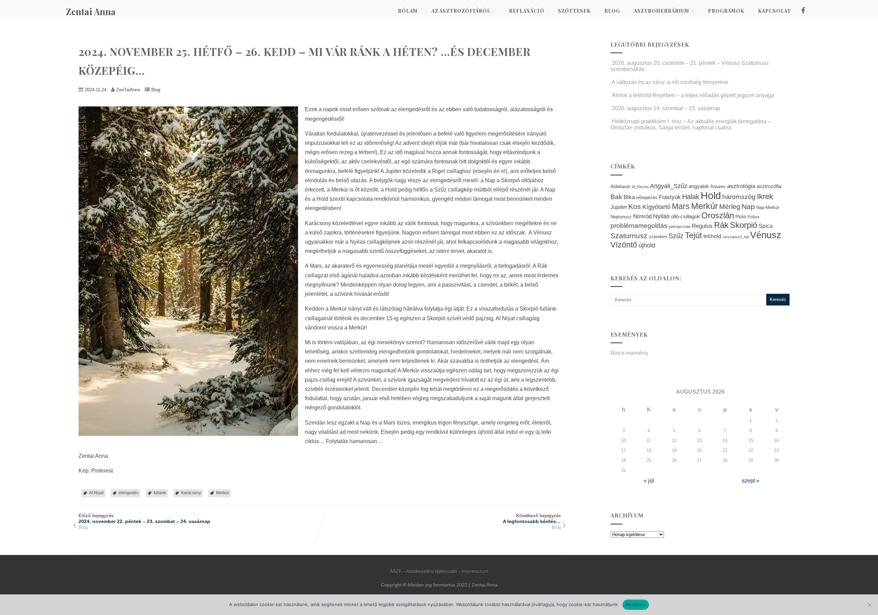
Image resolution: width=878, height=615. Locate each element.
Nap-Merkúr (767, 207)
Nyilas (661, 216)
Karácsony (191, 492)
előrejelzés (646, 197)
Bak (616, 196)
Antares (718, 186)
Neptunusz (621, 216)
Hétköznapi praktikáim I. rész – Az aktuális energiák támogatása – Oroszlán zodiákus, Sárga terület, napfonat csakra (690, 124)
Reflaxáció (526, 11)
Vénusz (765, 235)
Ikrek (765, 196)
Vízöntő (623, 245)
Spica (766, 226)
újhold (647, 245)
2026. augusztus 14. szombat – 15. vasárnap (666, 108)
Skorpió (743, 225)
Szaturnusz (629, 236)
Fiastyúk (670, 197)
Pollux (753, 216)
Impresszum (475, 571)
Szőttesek (574, 11)
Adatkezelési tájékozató (431, 571)
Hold (711, 195)
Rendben (636, 604)
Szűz (676, 236)
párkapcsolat (679, 226)
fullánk (160, 492)
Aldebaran (620, 186)
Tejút (693, 235)
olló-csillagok (685, 216)
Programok (726, 11)
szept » (750, 481)
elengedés (129, 492)
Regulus (702, 225)
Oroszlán (717, 215)
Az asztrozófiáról (460, 11)
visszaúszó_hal (736, 237)
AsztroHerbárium (661, 11)
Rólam (408, 11)
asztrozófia (769, 186)
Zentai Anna (91, 11)
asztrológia (741, 186)
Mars (681, 206)
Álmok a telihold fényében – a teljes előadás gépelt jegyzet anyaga (693, 95)
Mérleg (729, 206)
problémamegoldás (638, 225)
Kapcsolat (774, 11)
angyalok (699, 186)
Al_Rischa (640, 187)
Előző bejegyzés (144, 518)
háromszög (739, 196)
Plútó (740, 216)
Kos (634, 206)
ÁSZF (396, 571)
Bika (629, 197)
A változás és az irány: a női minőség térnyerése (670, 82)
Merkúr (222, 492)
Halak (690, 196)
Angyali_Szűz (668, 185)
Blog (612, 11)
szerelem (658, 236)
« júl (649, 481)
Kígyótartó (656, 207)
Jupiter (618, 207)
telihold (712, 236)
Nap (748, 206)
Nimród (642, 216)
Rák (721, 225)
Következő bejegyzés (532, 518)
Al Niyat (96, 492)
